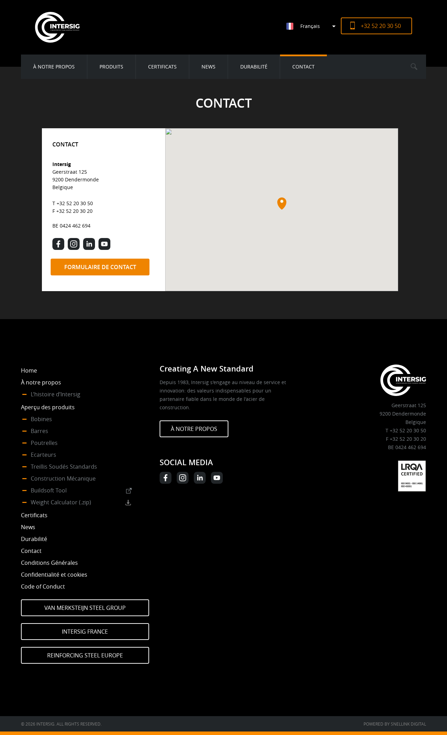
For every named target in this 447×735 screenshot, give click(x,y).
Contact (303, 66)
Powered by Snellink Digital (395, 724)
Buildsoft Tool (49, 490)
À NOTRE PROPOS (194, 429)
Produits (111, 66)
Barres (39, 431)
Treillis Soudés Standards (64, 466)
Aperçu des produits (48, 407)
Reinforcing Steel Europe (85, 655)
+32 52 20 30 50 (381, 26)
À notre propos (54, 66)
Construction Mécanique (63, 478)
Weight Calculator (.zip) (61, 502)
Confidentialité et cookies (54, 574)
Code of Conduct (43, 586)
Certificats (162, 66)
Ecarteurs (43, 455)
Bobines (41, 419)
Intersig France (85, 631)
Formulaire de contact (100, 267)
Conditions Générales (49, 563)
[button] (281, 203)
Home (29, 370)
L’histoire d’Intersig (55, 394)
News (208, 66)
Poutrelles (44, 443)
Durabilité (254, 66)
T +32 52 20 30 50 (72, 203)
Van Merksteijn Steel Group (85, 608)
